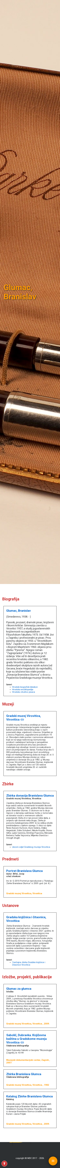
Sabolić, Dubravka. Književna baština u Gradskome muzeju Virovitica (26, 1038)
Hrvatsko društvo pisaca (23, 692)
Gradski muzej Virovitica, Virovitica (23, 717)
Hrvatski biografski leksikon (25, 687)
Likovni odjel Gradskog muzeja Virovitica (31, 847)
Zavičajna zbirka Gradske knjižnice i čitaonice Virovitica (28, 963)
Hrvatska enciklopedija (22, 689)
